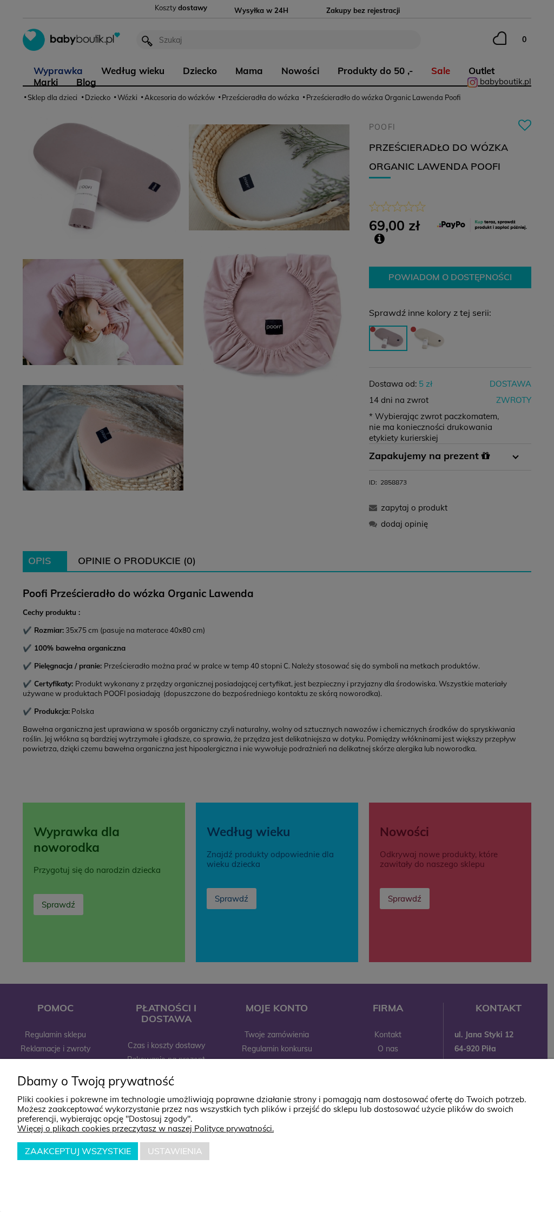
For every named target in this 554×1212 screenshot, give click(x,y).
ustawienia (175, 1150)
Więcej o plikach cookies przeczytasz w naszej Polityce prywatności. (145, 1128)
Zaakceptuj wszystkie (78, 1150)
